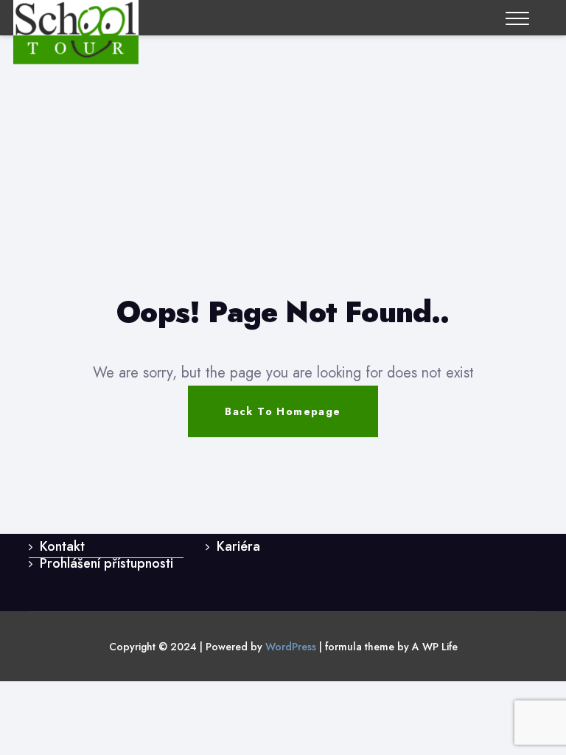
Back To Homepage (282, 411)
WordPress (290, 646)
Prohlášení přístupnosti (106, 563)
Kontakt (62, 546)
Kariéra (238, 546)
